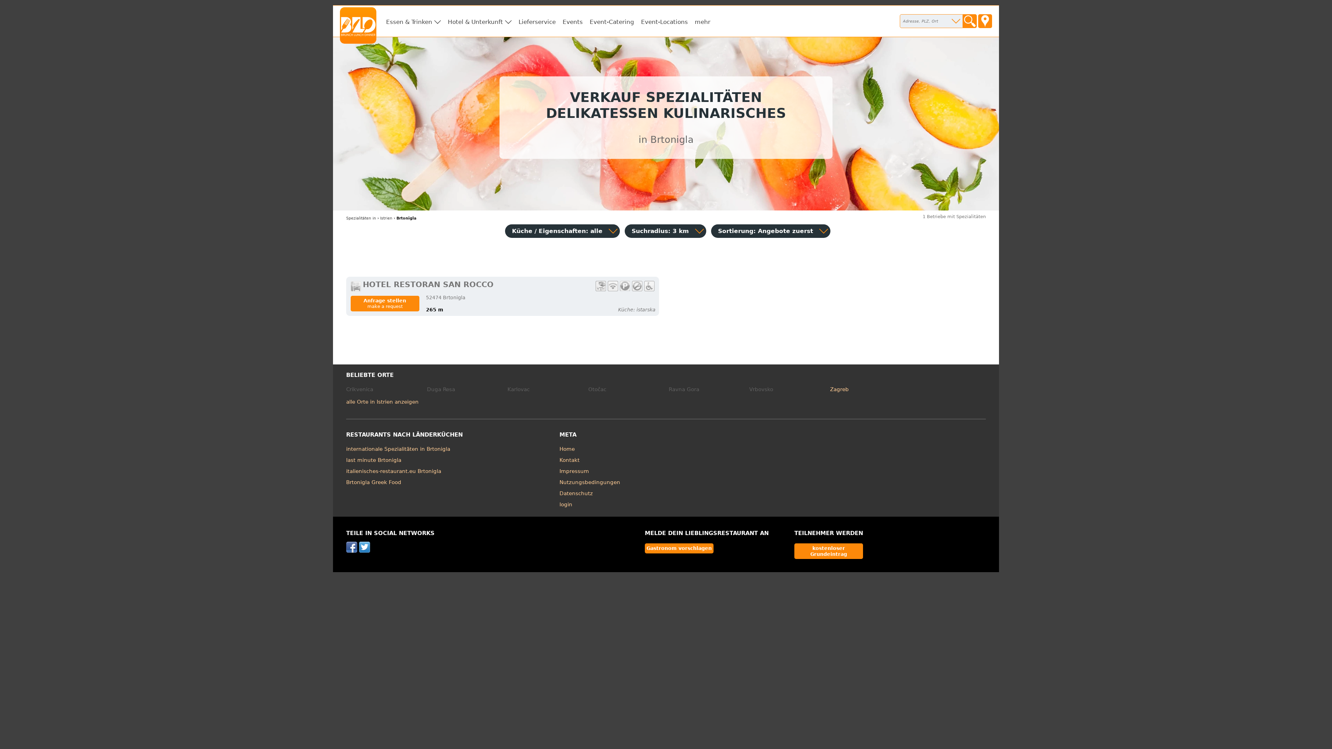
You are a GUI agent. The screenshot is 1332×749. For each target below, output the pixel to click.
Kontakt (570, 460)
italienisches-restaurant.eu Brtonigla (393, 471)
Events (573, 21)
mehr (702, 21)
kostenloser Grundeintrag (828, 551)
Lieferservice (537, 21)
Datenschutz (576, 493)
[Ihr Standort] (985, 21)
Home (567, 449)
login (566, 504)
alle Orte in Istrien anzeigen (382, 402)
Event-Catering (612, 21)
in (361, 218)
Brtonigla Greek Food (373, 482)
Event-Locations (664, 21)
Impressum (574, 471)
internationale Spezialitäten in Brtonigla (398, 449)
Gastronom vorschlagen (679, 548)
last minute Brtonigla (373, 460)
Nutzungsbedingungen (590, 482)
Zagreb (839, 389)
